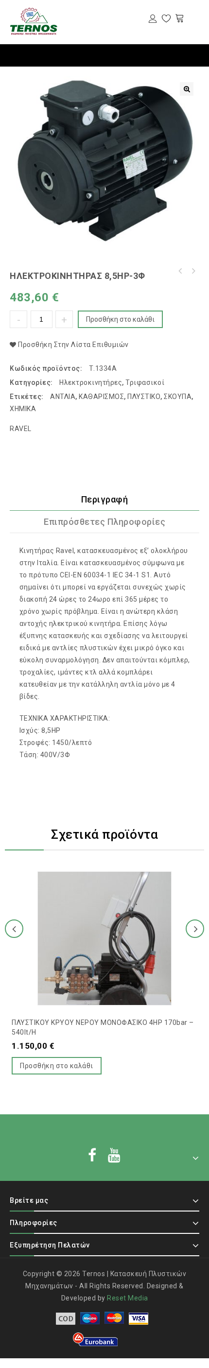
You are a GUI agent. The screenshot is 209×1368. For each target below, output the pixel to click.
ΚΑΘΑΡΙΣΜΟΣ (101, 396)
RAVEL (21, 429)
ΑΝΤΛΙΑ (62, 396)
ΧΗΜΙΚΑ (23, 409)
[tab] (104, 499)
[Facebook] (92, 1156)
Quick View (114, 913)
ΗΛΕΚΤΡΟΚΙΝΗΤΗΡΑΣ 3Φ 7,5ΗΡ (193, 271)
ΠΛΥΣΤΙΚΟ (143, 396)
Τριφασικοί (144, 382)
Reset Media (127, 1298)
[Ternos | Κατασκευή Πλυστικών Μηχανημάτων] (34, 21)
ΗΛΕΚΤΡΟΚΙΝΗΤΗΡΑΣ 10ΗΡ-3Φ (180, 271)
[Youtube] (114, 1156)
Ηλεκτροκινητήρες (90, 382)
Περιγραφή (104, 499)
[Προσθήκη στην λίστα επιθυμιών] (94, 913)
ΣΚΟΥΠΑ (178, 396)
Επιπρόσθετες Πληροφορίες (104, 522)
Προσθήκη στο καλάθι (120, 319)
